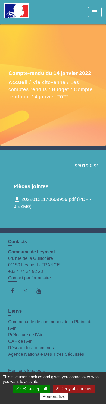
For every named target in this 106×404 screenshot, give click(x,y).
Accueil (18, 82)
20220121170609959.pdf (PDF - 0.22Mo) (52, 202)
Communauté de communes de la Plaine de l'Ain (50, 325)
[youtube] (41, 291)
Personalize (54, 396)
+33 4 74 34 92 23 (25, 271)
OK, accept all (33, 388)
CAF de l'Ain (20, 341)
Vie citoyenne (49, 82)
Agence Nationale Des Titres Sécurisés (46, 354)
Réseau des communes (31, 347)
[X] (28, 291)
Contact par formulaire (29, 278)
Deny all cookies (75, 388)
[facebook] (14, 291)
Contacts (17, 241)
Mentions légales (24, 370)
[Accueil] (24, 12)
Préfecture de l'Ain (25, 334)
